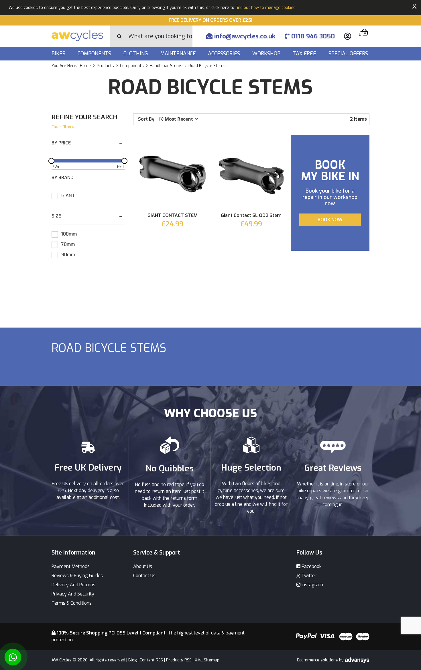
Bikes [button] (59, 53)
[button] (179, 119)
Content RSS (151, 660)
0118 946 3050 (312, 36)
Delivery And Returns (73, 585)
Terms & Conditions (72, 603)
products (105, 65)
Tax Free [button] (305, 53)
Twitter (308, 576)
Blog (132, 660)
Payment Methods (71, 566)
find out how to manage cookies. (265, 7)
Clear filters (63, 127)
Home (85, 65)
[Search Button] (119, 36)
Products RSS (179, 660)
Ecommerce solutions (318, 660)
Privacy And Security (73, 594)
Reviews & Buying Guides (77, 576)
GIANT (68, 196)
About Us (142, 566)
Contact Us (144, 576)
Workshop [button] (267, 53)
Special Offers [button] (348, 53)
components (132, 65)
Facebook (311, 566)
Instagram (311, 585)
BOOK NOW (330, 220)
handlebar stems (166, 65)
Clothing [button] (136, 53)
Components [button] (95, 53)
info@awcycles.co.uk (244, 36)
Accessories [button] (224, 53)
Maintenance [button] (178, 53)
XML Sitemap (207, 660)
